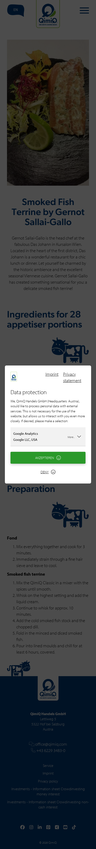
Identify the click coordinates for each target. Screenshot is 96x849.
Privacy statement (72, 377)
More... (71, 437)
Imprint (51, 374)
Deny (45, 472)
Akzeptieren (44, 458)
